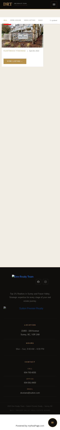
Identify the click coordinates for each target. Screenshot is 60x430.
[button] (54, 4)
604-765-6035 (30, 372)
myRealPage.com (36, 426)
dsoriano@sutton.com (30, 393)
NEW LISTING (29, 20)
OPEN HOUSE (15, 20)
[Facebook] (38, 281)
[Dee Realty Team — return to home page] (22, 282)
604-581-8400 (30, 383)
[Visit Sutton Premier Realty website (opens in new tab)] (30, 310)
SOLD (40, 20)
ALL (5, 20)
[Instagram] (45, 281)
